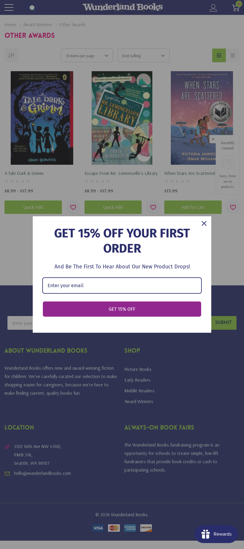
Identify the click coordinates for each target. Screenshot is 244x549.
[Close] (204, 223)
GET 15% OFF (122, 309)
